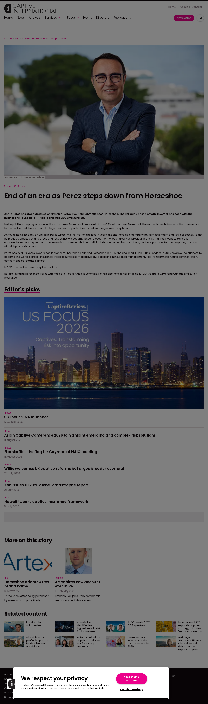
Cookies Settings (131, 689)
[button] (12, 684)
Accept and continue (131, 678)
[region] (91, 683)
